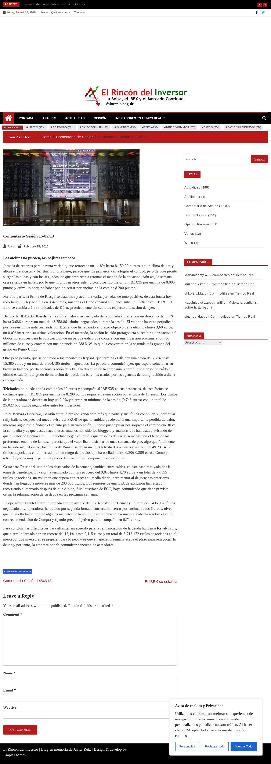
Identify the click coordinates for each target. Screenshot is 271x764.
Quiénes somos (61, 12)
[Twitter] (263, 12)
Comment (12, 614)
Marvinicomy (194, 275)
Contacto (79, 12)
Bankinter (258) (126, 127)
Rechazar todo (215, 746)
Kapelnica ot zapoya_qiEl (203, 302)
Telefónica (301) (63, 127)
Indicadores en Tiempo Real (138, 118)
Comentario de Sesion (17, 571)
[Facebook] (257, 12)
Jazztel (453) (36, 127)
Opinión (100, 118)
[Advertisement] (135, 48)
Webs (188, 242)
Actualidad (75, 118)
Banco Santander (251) (180, 127)
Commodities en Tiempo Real (232, 275)
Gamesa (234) (211, 127)
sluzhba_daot (194, 316)
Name (9, 673)
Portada (26, 118)
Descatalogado (195, 215)
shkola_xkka (194, 293)
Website (9, 707)
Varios (189, 233)
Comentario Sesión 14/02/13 (27, 581)
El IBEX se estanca (161, 582)
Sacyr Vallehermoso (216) (244, 127)
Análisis (49, 118)
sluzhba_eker (194, 284)
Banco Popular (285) (95, 127)
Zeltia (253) (151, 127)
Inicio (44, 12)
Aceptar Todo (244, 746)
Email (9, 690)
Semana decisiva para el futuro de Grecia (54, 4)
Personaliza (187, 746)
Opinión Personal (197, 224)
